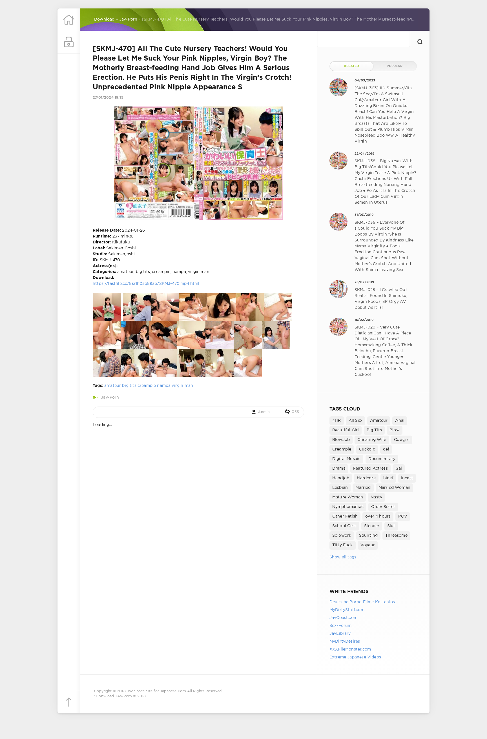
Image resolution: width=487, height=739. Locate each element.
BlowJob (341, 439)
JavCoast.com (343, 618)
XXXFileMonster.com (350, 649)
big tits (129, 385)
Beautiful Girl (345, 430)
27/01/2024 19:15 (108, 97)
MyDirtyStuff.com (346, 610)
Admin (264, 412)
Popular (394, 66)
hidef (388, 478)
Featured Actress (370, 468)
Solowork (341, 535)
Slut (391, 526)
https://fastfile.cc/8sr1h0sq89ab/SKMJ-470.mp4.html (146, 283)
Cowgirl (401, 439)
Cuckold (367, 449)
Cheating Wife (371, 439)
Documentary (382, 459)
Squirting (368, 535)
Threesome (396, 535)
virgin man (182, 385)
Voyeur (367, 545)
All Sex (355, 420)
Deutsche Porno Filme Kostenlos (362, 602)
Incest (407, 478)
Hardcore (366, 478)
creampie (147, 385)
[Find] (420, 41)
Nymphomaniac (348, 507)
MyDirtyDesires (344, 641)
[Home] (68, 19)
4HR (336, 420)
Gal (398, 468)
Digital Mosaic (346, 459)
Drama (339, 468)
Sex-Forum (340, 625)
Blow (394, 430)
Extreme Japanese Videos (355, 657)
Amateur (379, 420)
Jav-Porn (110, 397)
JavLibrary (340, 633)
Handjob (340, 478)
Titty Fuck (342, 545)
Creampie (341, 449)
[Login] (68, 42)
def (386, 449)
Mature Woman (347, 497)
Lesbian (340, 487)
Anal (399, 420)
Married (363, 487)
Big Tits (374, 430)
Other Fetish (345, 516)
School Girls (344, 526)
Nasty (376, 497)
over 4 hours (378, 516)
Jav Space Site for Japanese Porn (156, 691)
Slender (371, 526)
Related (351, 66)
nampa (164, 385)
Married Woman (394, 487)
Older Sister (383, 507)
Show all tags (342, 557)
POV (402, 516)
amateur (112, 385)
